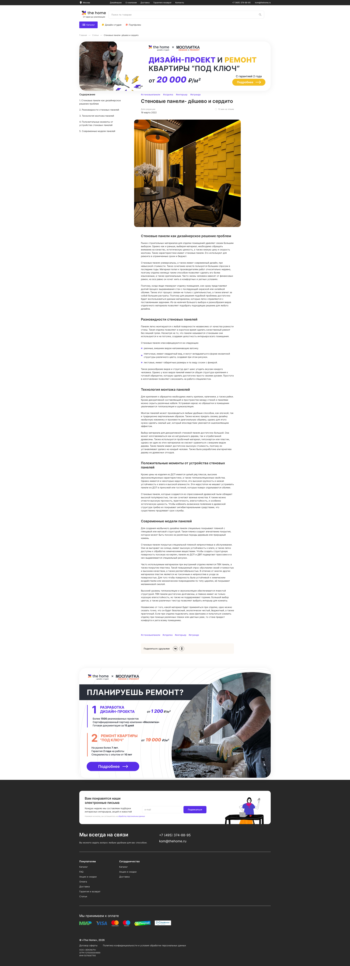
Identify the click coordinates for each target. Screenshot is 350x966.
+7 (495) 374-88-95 (241, 2)
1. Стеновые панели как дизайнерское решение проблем (100, 102)
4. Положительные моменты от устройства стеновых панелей (96, 123)
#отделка (168, 94)
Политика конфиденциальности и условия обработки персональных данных (144, 945)
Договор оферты (88, 945)
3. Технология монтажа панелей (96, 115)
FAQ (81, 871)
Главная (83, 35)
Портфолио (135, 24)
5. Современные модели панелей (97, 131)
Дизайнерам (116, 2)
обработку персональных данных (131, 816)
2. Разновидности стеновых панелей (99, 109)
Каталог (90, 24)
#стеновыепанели (150, 94)
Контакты (179, 2)
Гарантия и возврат (162, 2)
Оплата (83, 881)
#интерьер (181, 94)
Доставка (145, 2)
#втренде (195, 94)
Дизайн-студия (113, 24)
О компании (131, 2)
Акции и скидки (88, 876)
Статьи (95, 35)
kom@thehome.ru (263, 2)
